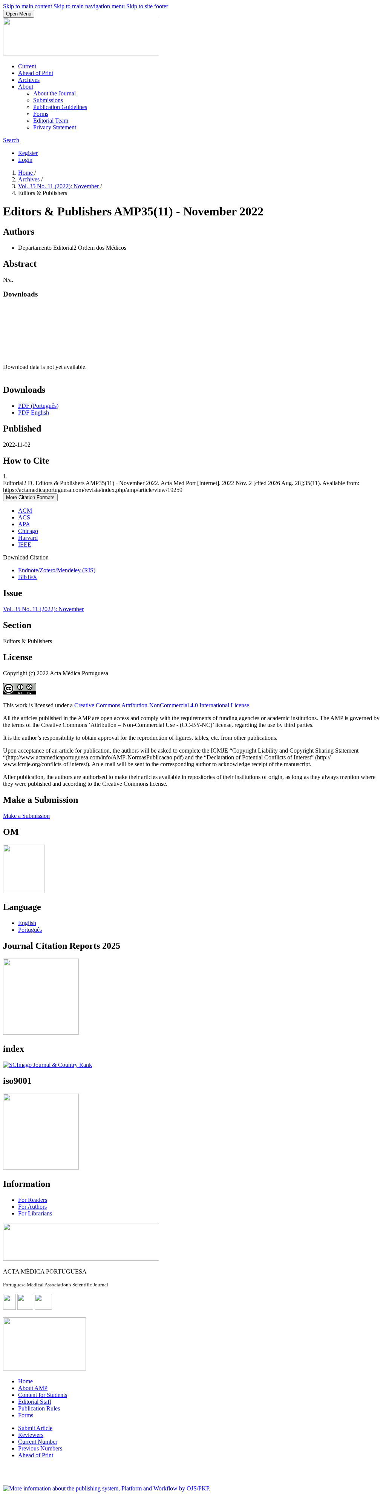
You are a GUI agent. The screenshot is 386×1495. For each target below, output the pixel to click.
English (27, 923)
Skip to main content (27, 6)
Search (11, 140)
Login (25, 160)
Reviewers (30, 1435)
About (25, 86)
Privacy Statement (54, 127)
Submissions (48, 100)
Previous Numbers (40, 1448)
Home (26, 172)
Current (27, 66)
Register (28, 153)
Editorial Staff (34, 1401)
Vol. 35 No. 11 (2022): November (59, 186)
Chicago (28, 531)
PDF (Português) (38, 406)
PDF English (33, 412)
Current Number (37, 1441)
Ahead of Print (35, 73)
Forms (40, 114)
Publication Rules (39, 1408)
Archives (29, 80)
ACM (25, 510)
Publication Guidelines (60, 107)
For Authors (32, 1206)
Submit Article (35, 1428)
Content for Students (42, 1395)
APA (24, 524)
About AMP (32, 1388)
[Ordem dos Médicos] (23, 891)
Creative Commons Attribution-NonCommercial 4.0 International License (161, 705)
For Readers (32, 1200)
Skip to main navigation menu (89, 6)
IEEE (24, 544)
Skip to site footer (147, 6)
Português (30, 930)
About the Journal (54, 93)
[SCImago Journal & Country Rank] (47, 1065)
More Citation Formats (30, 497)
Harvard (28, 538)
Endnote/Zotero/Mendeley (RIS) (56, 570)
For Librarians (35, 1213)
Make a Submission (26, 816)
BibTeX (27, 577)
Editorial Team (50, 120)
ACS (24, 517)
